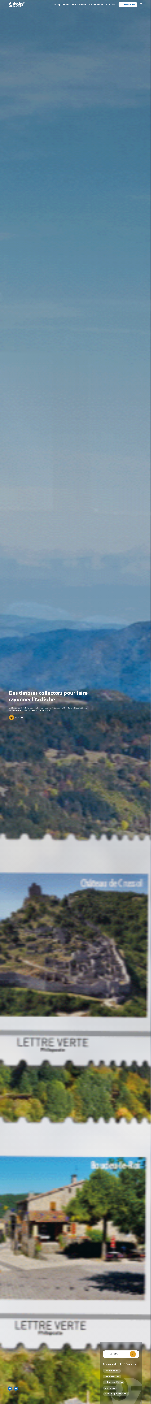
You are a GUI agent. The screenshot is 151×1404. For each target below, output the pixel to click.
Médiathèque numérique (116, 1394)
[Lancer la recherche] (133, 1354)
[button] (141, 4)
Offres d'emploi (112, 1371)
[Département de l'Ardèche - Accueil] (17, 4)
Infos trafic (110, 1388)
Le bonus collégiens (114, 1382)
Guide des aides (129, 4)
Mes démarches (96, 5)
